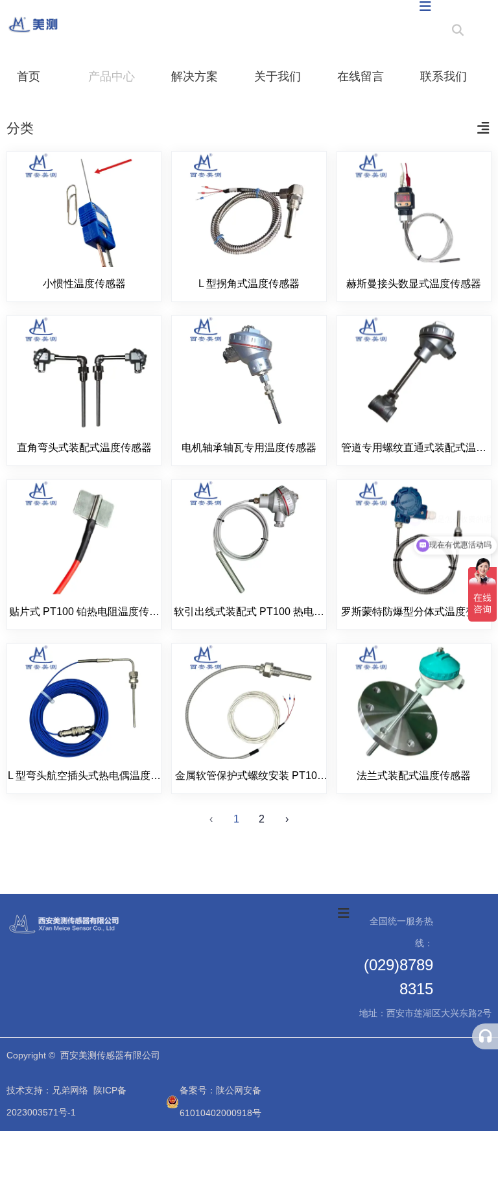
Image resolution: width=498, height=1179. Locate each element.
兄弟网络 (70, 1090)
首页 (28, 76)
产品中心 (111, 76)
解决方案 (194, 76)
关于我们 (277, 76)
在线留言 (360, 76)
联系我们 (443, 76)
